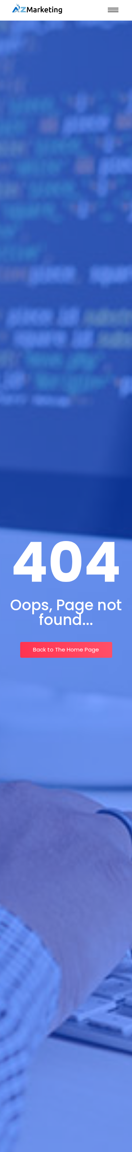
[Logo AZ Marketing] (36, 9)
